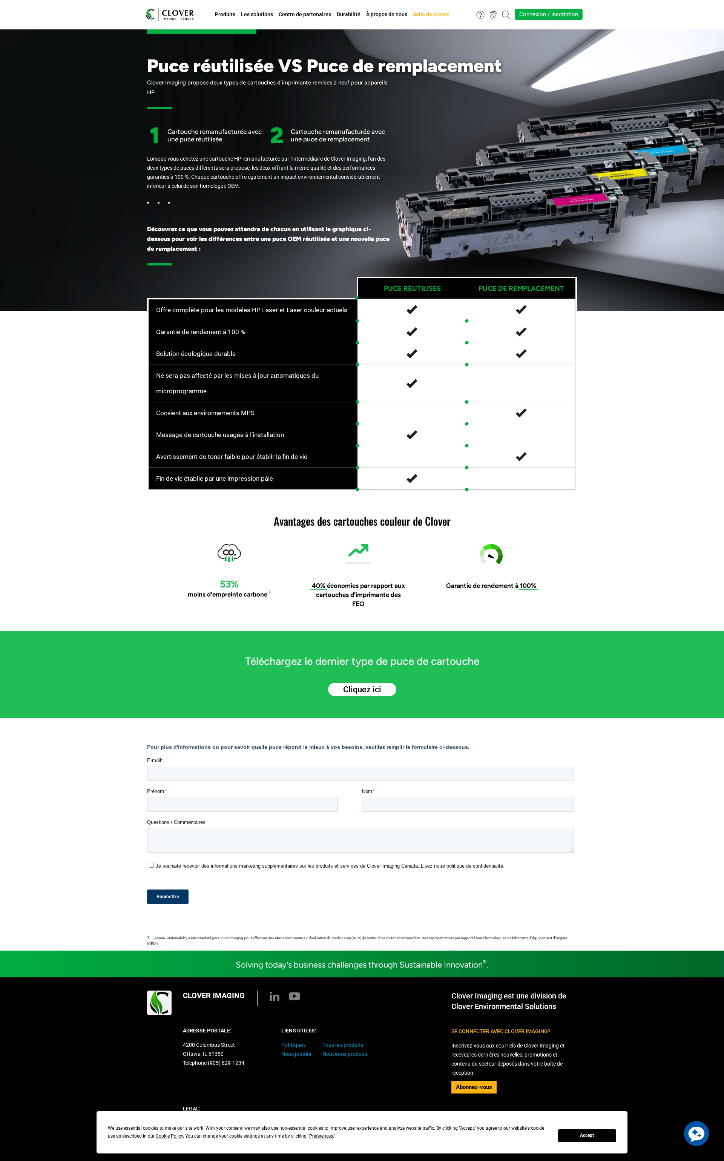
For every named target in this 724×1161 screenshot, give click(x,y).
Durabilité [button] (348, 14)
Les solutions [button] (257, 14)
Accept (587, 1135)
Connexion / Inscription (548, 14)
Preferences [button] (321, 1136)
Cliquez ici (362, 689)
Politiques (293, 1045)
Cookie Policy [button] (169, 1136)
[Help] (480, 14)
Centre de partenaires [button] (305, 14)
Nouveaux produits (345, 1054)
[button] (696, 1133)
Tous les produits (343, 1045)
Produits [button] (225, 14)
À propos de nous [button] (386, 14)
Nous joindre (296, 1054)
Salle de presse (431, 14)
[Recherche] (506, 14)
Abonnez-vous (474, 1087)
